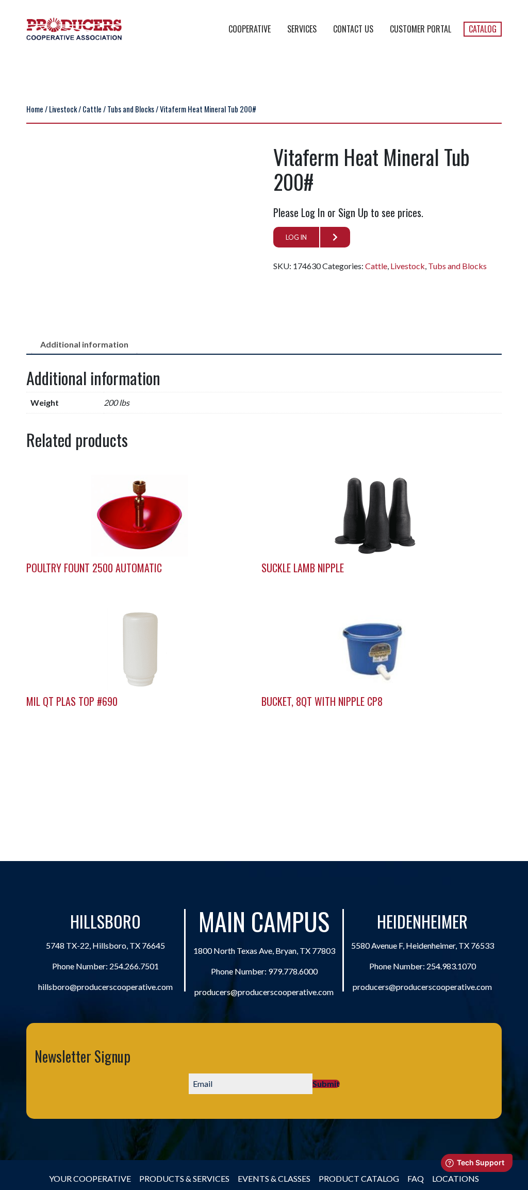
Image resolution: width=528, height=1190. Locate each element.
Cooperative (249, 29)
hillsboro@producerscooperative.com (105, 986)
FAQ (415, 1178)
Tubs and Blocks (130, 108)
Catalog (483, 29)
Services (302, 29)
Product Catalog (359, 1178)
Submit (326, 1084)
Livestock (63, 108)
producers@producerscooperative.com (264, 992)
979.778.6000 (293, 971)
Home (34, 108)
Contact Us (353, 29)
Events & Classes (274, 1178)
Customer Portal (420, 29)
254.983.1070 (451, 966)
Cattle (92, 108)
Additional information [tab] (84, 344)
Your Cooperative (90, 1178)
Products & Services (184, 1178)
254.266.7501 (134, 966)
